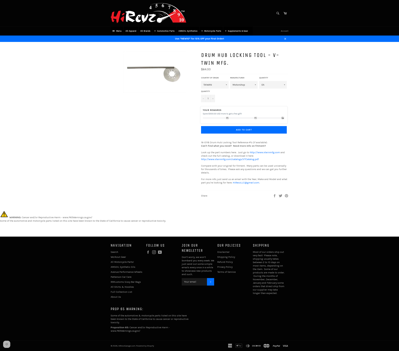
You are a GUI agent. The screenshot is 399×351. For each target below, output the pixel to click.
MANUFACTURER (237, 78)
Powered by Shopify (145, 346)
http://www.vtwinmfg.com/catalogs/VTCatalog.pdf (230, 159)
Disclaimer (223, 251)
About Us (116, 296)
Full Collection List (121, 291)
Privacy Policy (225, 266)
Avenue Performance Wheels (126, 271)
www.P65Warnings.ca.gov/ (125, 330)
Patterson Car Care (121, 276)
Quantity (205, 91)
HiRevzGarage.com (126, 346)
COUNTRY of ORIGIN (210, 78)
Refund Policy (225, 261)
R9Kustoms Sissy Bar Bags (126, 281)
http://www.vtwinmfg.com (265, 152)
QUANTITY (263, 78)
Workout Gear (118, 256)
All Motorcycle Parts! (122, 261)
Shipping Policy (226, 256)
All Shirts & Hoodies (122, 286)
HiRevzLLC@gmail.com (246, 182)
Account (284, 31)
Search (114, 251)
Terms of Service (226, 271)
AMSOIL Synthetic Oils (123, 266)
